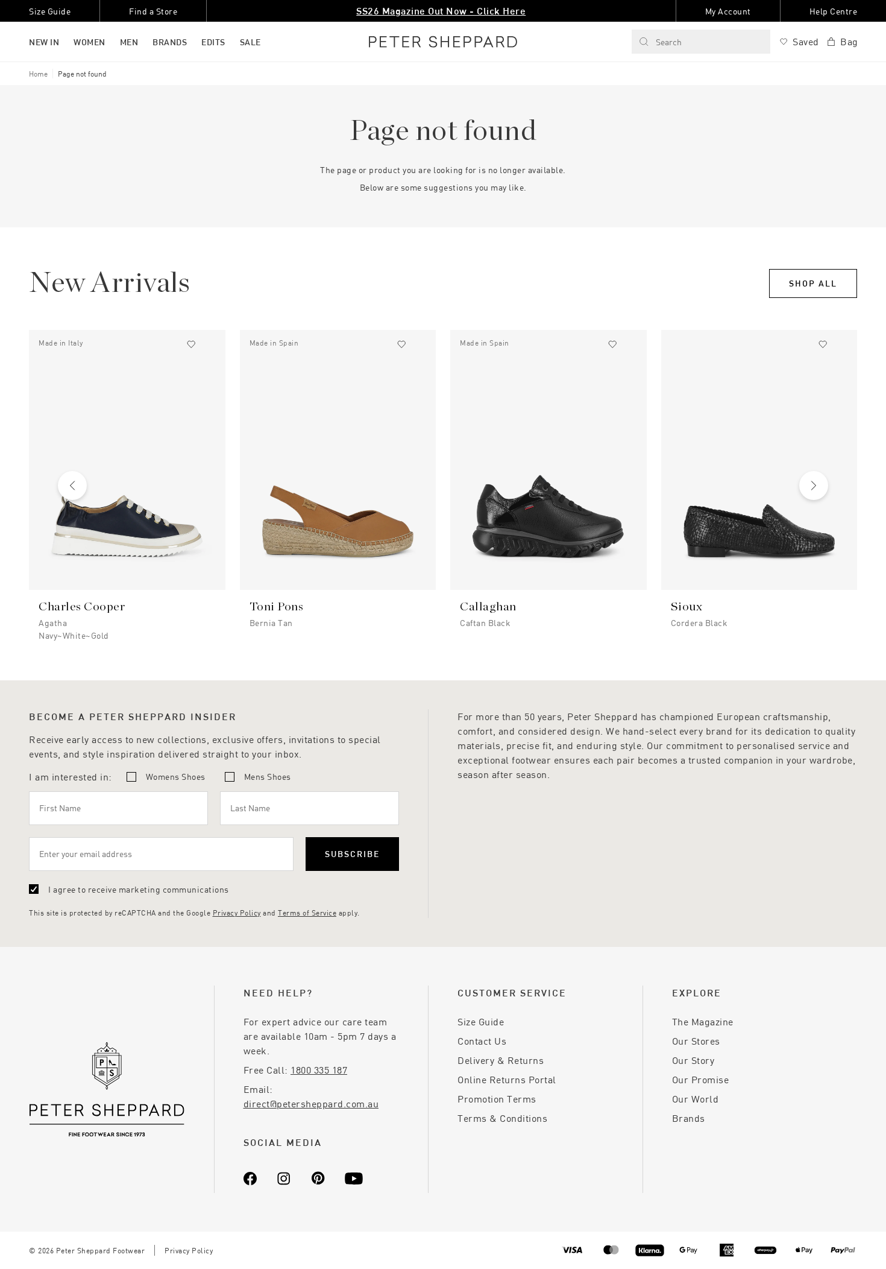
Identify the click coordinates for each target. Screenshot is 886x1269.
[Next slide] (813, 485)
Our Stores (696, 1040)
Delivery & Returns (500, 1060)
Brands (688, 1118)
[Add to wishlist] (191, 344)
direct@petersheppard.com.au (311, 1103)
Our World (695, 1098)
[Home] (443, 42)
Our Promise (700, 1079)
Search (669, 42)
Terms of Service (307, 912)
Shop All (813, 283)
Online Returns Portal (506, 1079)
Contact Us (481, 1040)
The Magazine (703, 1021)
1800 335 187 (319, 1069)
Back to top (790, 1242)
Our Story (693, 1060)
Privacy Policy (237, 912)
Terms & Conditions (502, 1118)
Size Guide (480, 1021)
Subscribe (352, 854)
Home (38, 73)
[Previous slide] (72, 485)
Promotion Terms (496, 1098)
